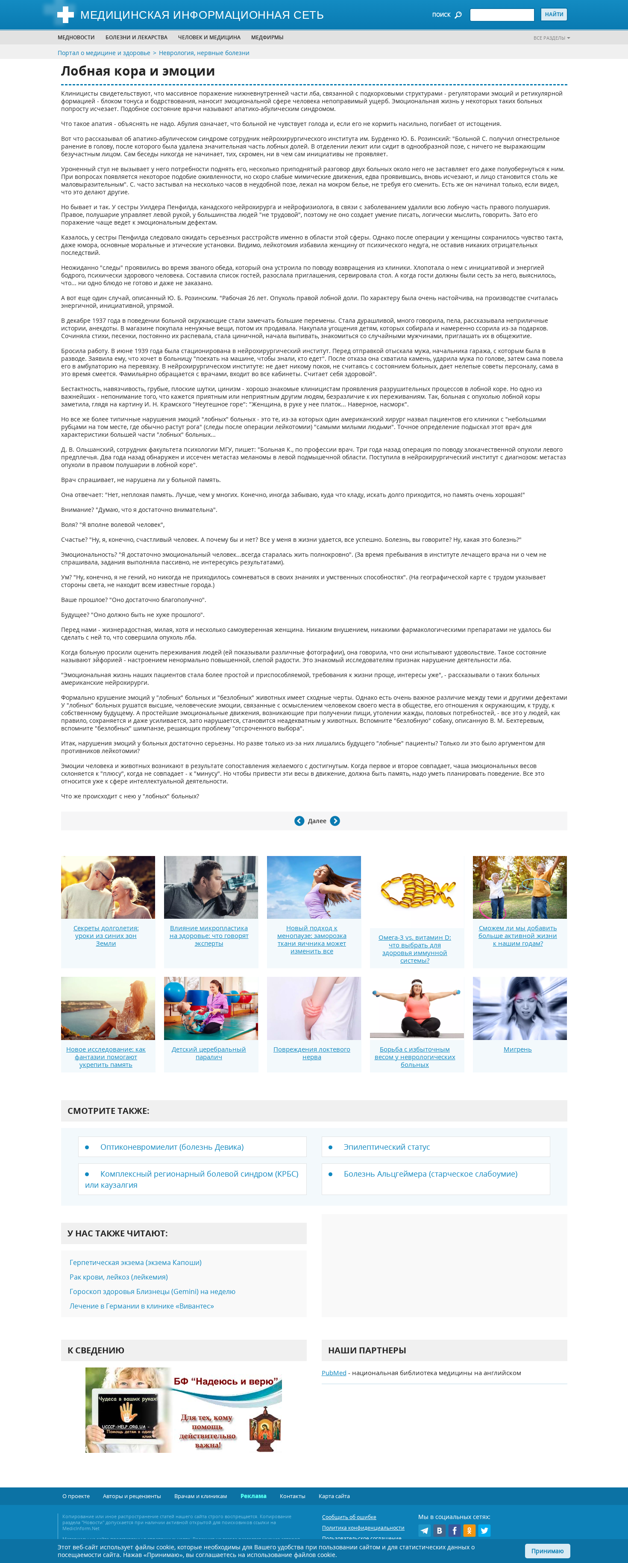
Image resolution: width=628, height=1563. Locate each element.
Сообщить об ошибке (349, 1517)
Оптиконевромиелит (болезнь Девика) (172, 1147)
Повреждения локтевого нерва (311, 1053)
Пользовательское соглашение (362, 1538)
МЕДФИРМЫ (267, 37)
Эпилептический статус (387, 1147)
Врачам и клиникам (200, 1496)
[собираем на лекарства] (183, 1418)
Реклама (254, 1496)
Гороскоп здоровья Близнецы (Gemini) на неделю (152, 1291)
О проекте (76, 1496)
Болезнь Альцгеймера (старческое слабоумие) (430, 1174)
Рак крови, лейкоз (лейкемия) (119, 1277)
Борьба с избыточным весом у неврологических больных (415, 1057)
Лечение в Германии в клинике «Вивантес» (142, 1306)
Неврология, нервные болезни (204, 53)
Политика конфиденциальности (363, 1527)
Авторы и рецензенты (132, 1496)
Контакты (292, 1496)
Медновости (76, 37)
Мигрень (518, 1049)
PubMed (334, 1372)
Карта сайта (334, 1496)
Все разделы (549, 38)
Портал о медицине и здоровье (104, 53)
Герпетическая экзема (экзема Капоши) (136, 1262)
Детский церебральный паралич (209, 1053)
